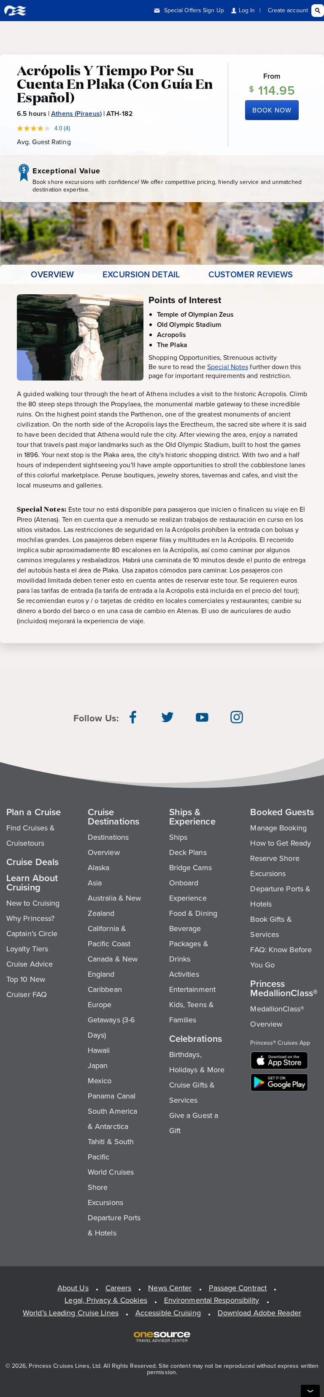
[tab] (52, 274)
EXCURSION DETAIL (141, 274)
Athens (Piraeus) (76, 113)
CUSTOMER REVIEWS (250, 274)
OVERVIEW (52, 274)
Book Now (272, 110)
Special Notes (227, 367)
